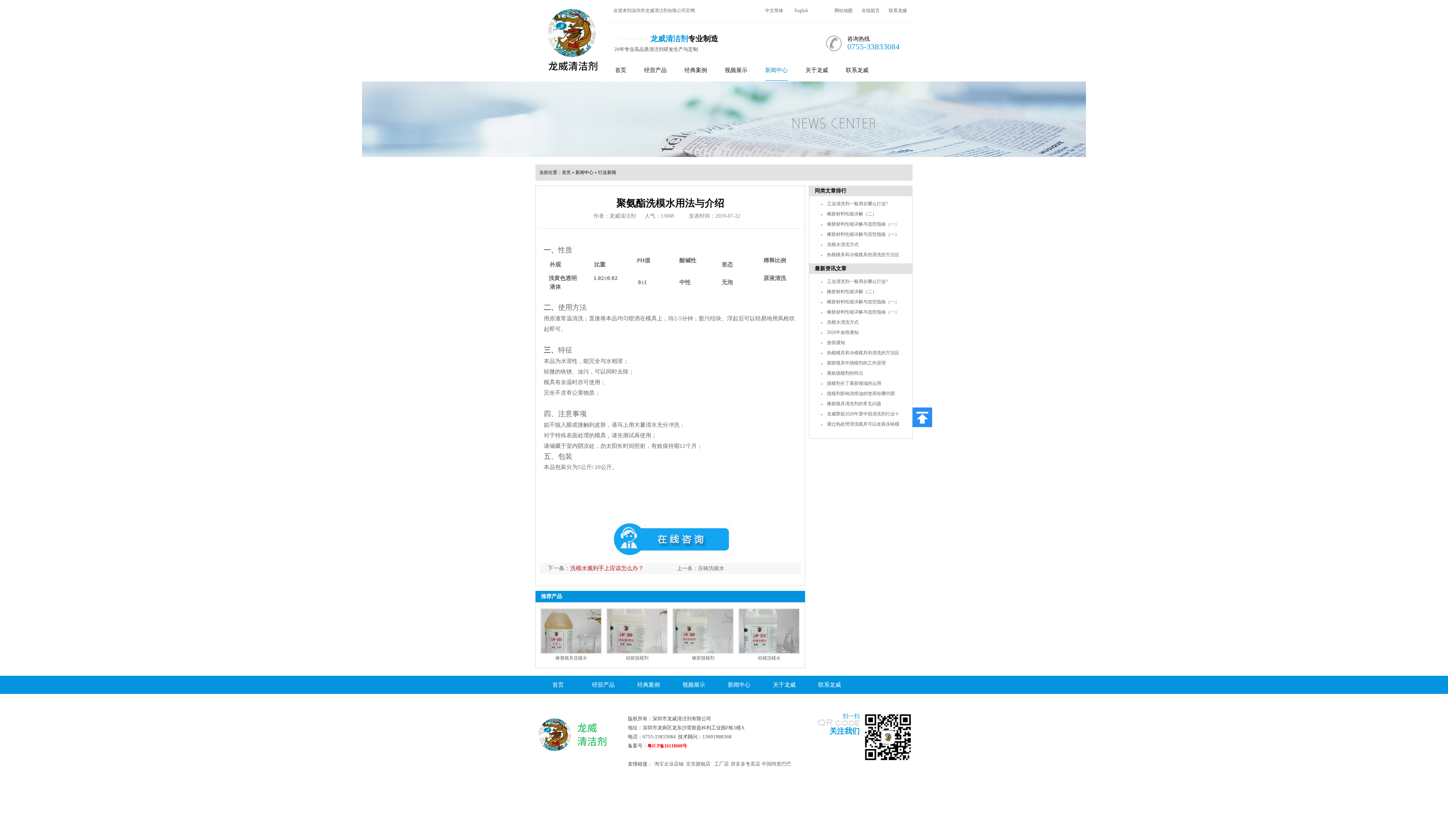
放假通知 (836, 342)
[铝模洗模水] (769, 631)
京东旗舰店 (698, 764)
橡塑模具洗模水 (571, 658)
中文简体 (774, 10)
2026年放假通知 (843, 332)
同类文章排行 (831, 191)
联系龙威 (898, 10)
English (801, 10)
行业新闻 (607, 172)
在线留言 (871, 10)
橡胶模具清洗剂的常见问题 (854, 403)
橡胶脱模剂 (703, 658)
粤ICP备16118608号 (667, 746)
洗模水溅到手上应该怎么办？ (607, 568)
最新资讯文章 (831, 268)
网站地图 (843, 10)
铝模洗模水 (769, 658)
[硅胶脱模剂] (637, 631)
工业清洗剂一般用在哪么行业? (857, 203)
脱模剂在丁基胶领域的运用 (854, 383)
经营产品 (655, 70)
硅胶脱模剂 (637, 658)
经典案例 (695, 70)
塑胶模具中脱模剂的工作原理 (856, 363)
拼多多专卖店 (745, 764)
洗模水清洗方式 (843, 244)
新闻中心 (776, 70)
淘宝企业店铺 (669, 764)
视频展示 (736, 70)
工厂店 (721, 764)
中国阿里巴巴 (776, 764)
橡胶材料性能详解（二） (852, 214)
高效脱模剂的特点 (845, 373)
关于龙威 (816, 70)
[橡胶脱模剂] (703, 631)
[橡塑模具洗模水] (571, 631)
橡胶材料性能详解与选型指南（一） (863, 224)
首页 (620, 70)
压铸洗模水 (711, 568)
